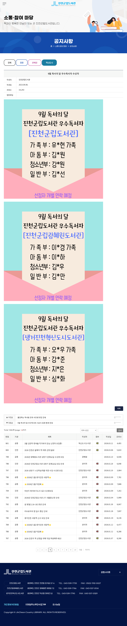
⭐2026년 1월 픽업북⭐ (34, 531)
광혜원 (34, 62)
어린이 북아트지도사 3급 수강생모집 (38, 491)
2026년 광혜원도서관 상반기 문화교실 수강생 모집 (44, 457)
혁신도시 (49, 62)
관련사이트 (105, 572)
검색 (120, 430)
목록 (119, 408)
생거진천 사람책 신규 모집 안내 (36, 518)
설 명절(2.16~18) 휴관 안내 (35, 504)
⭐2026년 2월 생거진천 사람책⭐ (37, 477)
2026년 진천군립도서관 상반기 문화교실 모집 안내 (44, 463)
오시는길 (56, 605)
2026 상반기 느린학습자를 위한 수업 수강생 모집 (43, 470)
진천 (21, 62)
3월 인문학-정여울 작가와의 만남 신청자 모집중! (43, 443)
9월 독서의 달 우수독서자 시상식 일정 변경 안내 (35, 423)
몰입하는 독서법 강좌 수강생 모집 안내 (32, 417)
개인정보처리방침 (11, 605)
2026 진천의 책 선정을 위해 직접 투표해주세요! (43, 538)
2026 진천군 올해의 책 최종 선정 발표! (39, 450)
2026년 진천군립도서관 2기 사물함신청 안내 (41, 497)
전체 (9, 62)
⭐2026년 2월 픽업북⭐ (34, 484)
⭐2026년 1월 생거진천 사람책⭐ (37, 524)
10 (75, 550)
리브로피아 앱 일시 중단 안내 (35, 511)
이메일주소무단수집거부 (35, 605)
